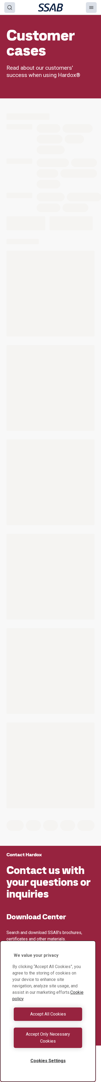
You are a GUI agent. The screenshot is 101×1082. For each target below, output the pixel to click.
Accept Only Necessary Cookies (48, 1038)
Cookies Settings (48, 1060)
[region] (48, 1011)
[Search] (9, 7)
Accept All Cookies (48, 1014)
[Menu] (91, 7)
